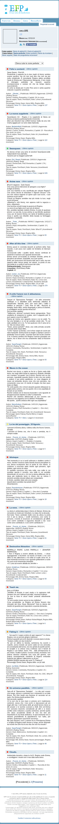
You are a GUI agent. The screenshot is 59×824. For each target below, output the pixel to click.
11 (45, 775)
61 (46, 538)
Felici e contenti (17, 69)
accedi (51, 24)
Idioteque (13, 457)
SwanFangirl (16, 344)
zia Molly (15, 666)
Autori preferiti (31, 53)
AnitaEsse (15, 567)
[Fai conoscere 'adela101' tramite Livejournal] (24, 45)
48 (46, 744)
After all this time (17, 243)
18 (46, 499)
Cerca (25, 21)
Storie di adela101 (20, 51)
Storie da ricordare (45, 53)
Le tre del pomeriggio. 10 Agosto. (25, 424)
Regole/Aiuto (36, 21)
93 (46, 235)
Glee (24, 418)
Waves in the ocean (18, 368)
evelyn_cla (16, 274)
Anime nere (14, 181)
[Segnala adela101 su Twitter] (21, 45)
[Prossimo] (37, 782)
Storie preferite (19, 53)
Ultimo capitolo (32, 69)
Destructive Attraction (19, 546)
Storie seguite (7, 55)
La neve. (13, 508)
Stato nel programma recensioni (25, 55)
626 (46, 173)
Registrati (43, 24)
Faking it (13, 632)
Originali (16, 21)
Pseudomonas (17, 488)
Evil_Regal (16, 160)
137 (46, 105)
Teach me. (14, 587)
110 (46, 140)
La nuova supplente (18, 113)
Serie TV (17, 105)
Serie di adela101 (34, 51)
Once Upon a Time (29, 105)
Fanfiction (6, 21)
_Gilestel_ (15, 94)
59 (46, 579)
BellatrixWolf (16, 127)
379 (46, 286)
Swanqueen (14, 148)
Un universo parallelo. (19, 688)
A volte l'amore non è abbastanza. (25, 294)
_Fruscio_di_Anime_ (19, 437)
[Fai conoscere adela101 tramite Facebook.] (31, 45)
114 (46, 680)
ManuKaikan (16, 404)
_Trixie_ (15, 222)
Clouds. (13, 752)
